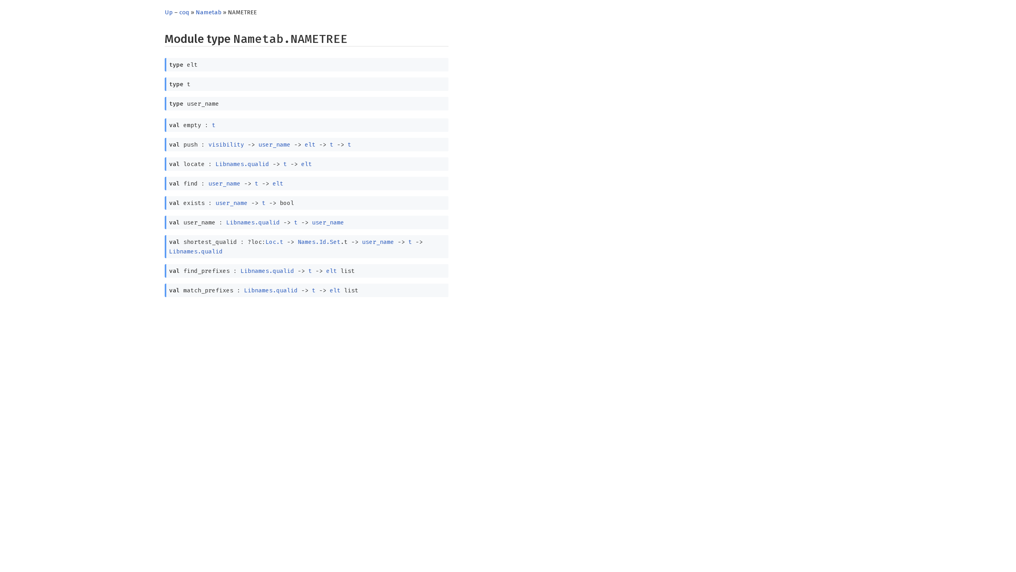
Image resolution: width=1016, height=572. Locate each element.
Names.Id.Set (319, 241)
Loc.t (274, 241)
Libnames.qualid (242, 164)
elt (310, 144)
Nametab (208, 12)
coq (184, 12)
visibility (226, 144)
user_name (274, 144)
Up (169, 12)
